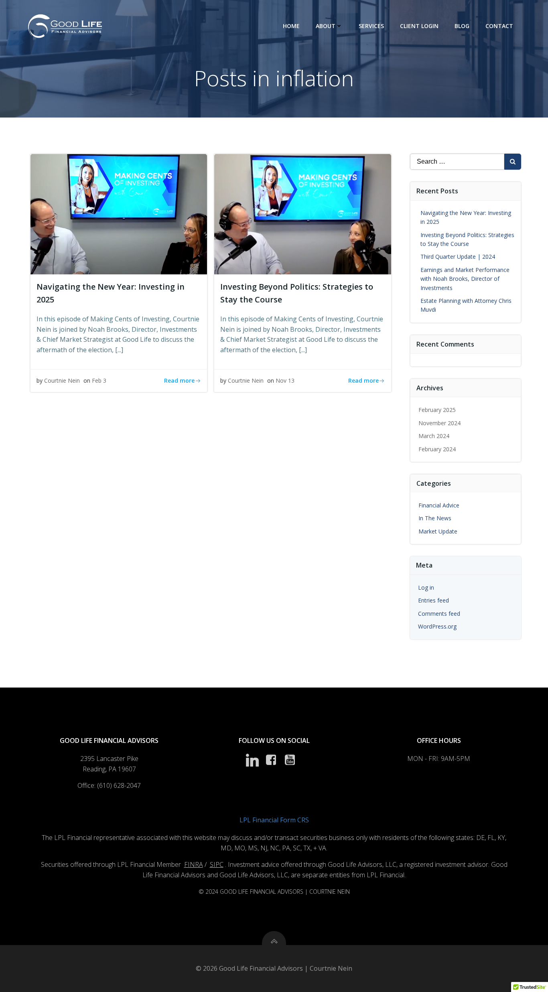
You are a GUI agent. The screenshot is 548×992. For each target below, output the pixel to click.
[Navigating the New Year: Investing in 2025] (118, 213)
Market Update (437, 531)
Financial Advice (438, 505)
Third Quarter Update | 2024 (457, 256)
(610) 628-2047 (119, 785)
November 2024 (439, 423)
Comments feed (439, 613)
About (325, 26)
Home (291, 26)
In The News (434, 518)
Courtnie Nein (62, 380)
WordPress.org (437, 626)
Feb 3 (99, 380)
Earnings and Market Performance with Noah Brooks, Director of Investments (464, 279)
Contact (499, 26)
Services (371, 26)
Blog (462, 26)
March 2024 (433, 436)
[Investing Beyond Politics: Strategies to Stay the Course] (302, 213)
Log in (426, 587)
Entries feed (433, 600)
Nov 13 (285, 380)
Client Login (419, 26)
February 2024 (437, 449)
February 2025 (437, 410)
